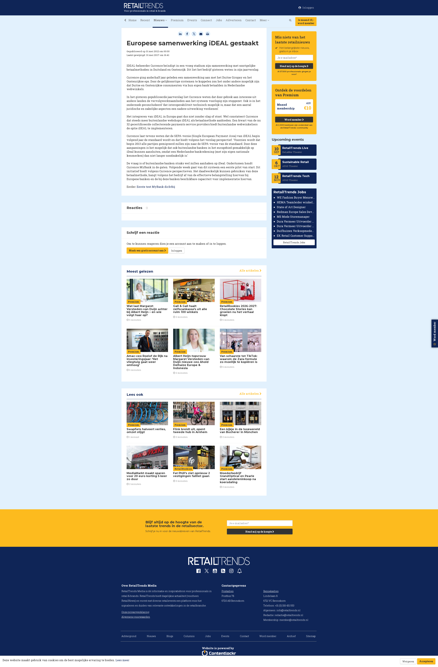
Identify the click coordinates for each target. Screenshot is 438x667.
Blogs (169, 636)
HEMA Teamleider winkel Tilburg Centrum (296, 202)
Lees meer (122, 660)
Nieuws (151, 636)
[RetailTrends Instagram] (231, 571)
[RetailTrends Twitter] (207, 572)
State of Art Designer (291, 207)
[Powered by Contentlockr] (219, 653)
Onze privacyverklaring (135, 612)
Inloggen (176, 250)
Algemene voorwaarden (135, 616)
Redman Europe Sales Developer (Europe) (296, 212)
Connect (206, 20)
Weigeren (408, 661)
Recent (145, 20)
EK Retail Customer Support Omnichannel (296, 235)
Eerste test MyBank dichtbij (156, 186)
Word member (293, 119)
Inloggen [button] (308, 7)
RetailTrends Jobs (294, 242)
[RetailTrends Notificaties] (239, 571)
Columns (189, 636)
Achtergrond (128, 636)
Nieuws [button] (159, 20)
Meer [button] (263, 20)
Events (192, 20)
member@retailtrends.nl (293, 620)
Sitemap (311, 636)
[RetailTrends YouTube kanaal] (215, 571)
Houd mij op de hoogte (293, 66)
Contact (250, 20)
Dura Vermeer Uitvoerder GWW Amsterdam (296, 221)
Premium (177, 20)
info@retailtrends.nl (288, 610)
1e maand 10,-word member (306, 21)
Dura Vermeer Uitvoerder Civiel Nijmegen (296, 226)
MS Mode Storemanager (293, 216)
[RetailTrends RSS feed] (223, 571)
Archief (291, 636)
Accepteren (426, 661)
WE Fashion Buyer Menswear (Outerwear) (296, 197)
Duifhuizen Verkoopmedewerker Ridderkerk (296, 231)
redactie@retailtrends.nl (289, 615)
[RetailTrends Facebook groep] (198, 571)
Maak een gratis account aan (146, 250)
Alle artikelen (249, 270)
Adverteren (234, 20)
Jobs (219, 20)
